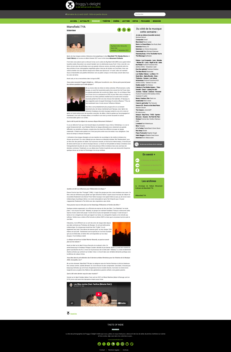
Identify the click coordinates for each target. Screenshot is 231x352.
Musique (96, 21)
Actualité (84, 21)
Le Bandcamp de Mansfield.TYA (151, 160)
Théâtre (106, 21)
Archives (125, 350)
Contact (102, 350)
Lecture (126, 21)
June (110, 82)
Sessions (157, 21)
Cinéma (116, 21)
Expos (135, 21)
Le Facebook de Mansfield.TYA (150, 170)
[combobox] (149, 14)
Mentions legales (113, 350)
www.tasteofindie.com (115, 339)
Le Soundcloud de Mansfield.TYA (151, 165)
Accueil (74, 21)
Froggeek (145, 21)
